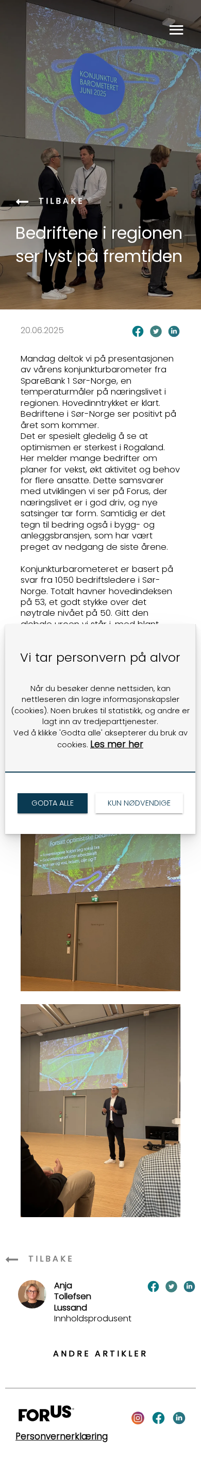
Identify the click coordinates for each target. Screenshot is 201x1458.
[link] (52, 803)
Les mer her (116, 744)
